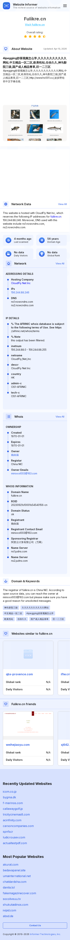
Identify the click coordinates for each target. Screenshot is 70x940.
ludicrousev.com (14, 837)
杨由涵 (15, 454)
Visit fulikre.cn (35, 24)
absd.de (8, 916)
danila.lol (9, 887)
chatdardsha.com (14, 881)
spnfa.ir (8, 831)
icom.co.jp (10, 791)
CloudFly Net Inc (21, 283)
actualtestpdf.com (15, 843)
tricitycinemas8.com (16, 814)
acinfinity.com (12, 820)
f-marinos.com (13, 803)
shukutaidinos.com (15, 904)
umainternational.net (17, 876)
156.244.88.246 (20, 292)
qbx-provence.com (19, 674)
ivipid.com (9, 910)
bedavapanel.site (14, 870)
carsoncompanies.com (18, 826)
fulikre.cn (55, 216)
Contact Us (35, 925)
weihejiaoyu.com (18, 744)
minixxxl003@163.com (24, 473)
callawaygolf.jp (13, 808)
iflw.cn (65, 674)
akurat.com (10, 864)
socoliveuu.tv (12, 899)
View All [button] (62, 204)
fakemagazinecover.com (19, 893)
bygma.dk (9, 797)
